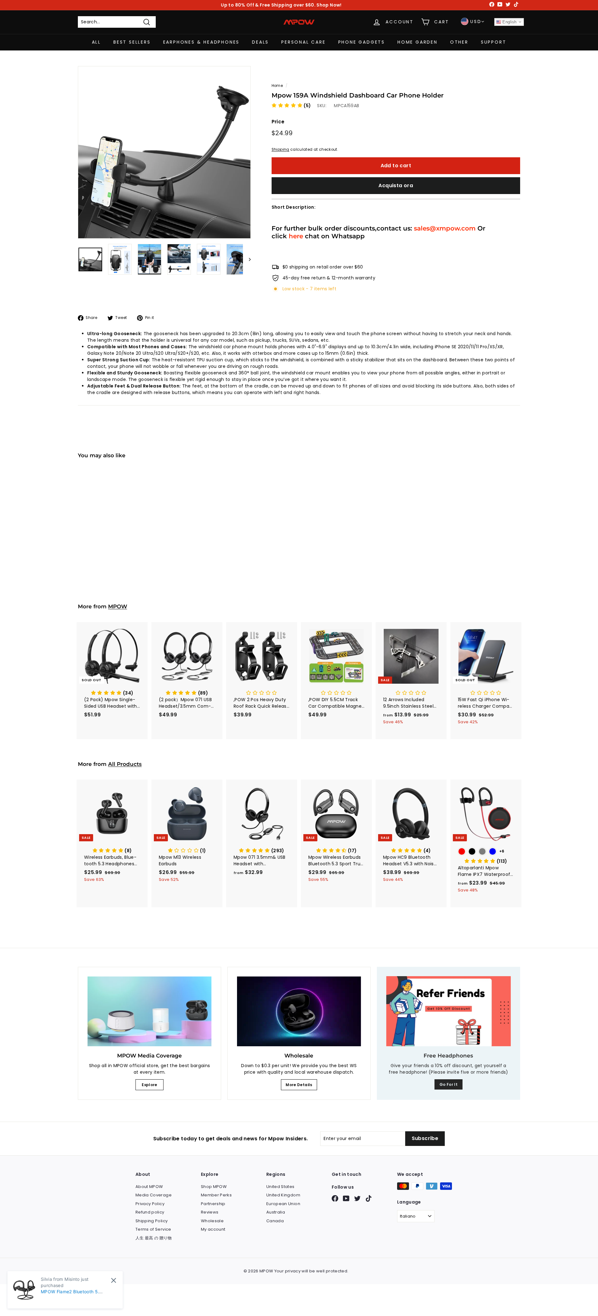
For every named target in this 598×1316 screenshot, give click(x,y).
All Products (125, 764)
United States (280, 1187)
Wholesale (212, 1221)
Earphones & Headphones (201, 42)
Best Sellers (132, 42)
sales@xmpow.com (445, 228)
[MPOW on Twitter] (357, 1198)
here (296, 236)
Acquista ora (395, 185)
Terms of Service (153, 1229)
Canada (275, 1221)
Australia (275, 1212)
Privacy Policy (149, 1204)
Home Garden (417, 42)
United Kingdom (283, 1195)
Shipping (280, 149)
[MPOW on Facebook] (335, 1198)
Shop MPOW (214, 1187)
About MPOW (149, 1187)
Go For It (448, 1084)
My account (213, 1229)
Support (493, 42)
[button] (291, 105)
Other (459, 42)
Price (278, 121)
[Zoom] (164, 152)
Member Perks (216, 1195)
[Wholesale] (299, 1011)
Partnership (213, 1204)
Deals (260, 42)
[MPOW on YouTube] (346, 1198)
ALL (96, 42)
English (509, 22)
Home (277, 85)
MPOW (117, 606)
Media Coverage (153, 1195)
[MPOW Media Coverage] (149, 1011)
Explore (149, 1084)
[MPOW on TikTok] (368, 1198)
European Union (283, 1204)
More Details (299, 1084)
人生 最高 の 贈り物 (153, 1238)
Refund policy (149, 1212)
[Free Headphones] (448, 1011)
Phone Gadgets (361, 42)
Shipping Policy (151, 1221)
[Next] (247, 259)
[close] (113, 1280)
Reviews (209, 1212)
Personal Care (303, 42)
